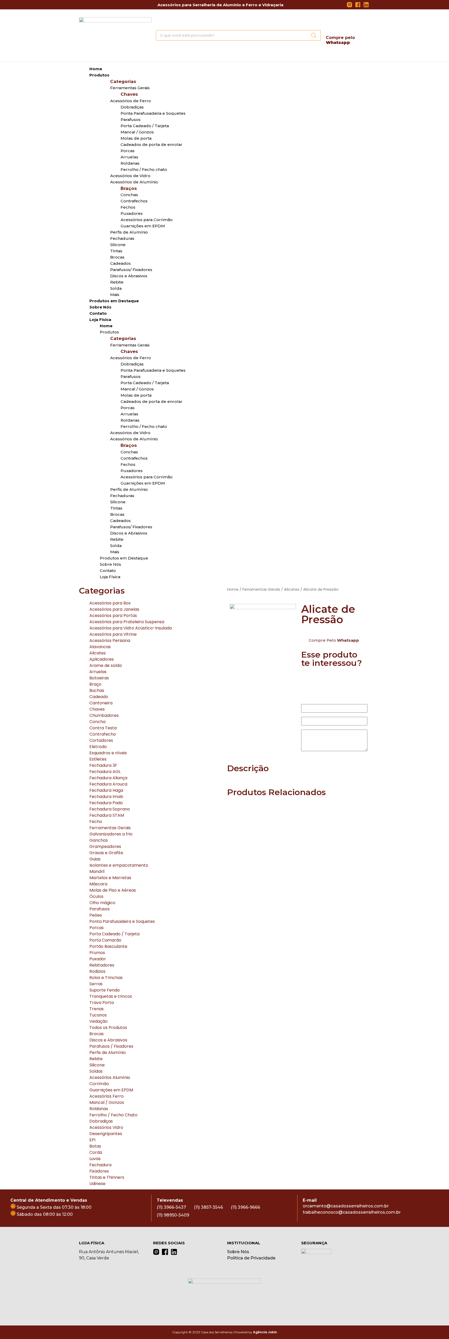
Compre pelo (340, 40)
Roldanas (98, 1109)
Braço (95, 684)
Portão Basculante (108, 946)
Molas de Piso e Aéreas (112, 890)
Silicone (97, 1065)
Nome (307, 702)
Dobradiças (101, 1121)
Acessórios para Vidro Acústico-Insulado (130, 628)
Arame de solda (105, 665)
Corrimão (99, 1084)
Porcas (96, 928)
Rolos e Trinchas (106, 978)
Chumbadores (104, 715)
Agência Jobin (265, 1332)
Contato (98, 313)
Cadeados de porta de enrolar (151, 144)
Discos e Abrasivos (108, 1040)
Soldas (96, 1071)
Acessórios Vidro (106, 1127)
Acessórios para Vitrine (113, 634)
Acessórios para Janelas (114, 609)
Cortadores (101, 740)
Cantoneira (101, 703)
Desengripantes (105, 1134)
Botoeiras (99, 678)
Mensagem (312, 727)
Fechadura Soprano (109, 809)
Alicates (97, 653)
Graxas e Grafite (106, 853)
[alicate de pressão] (263, 637)
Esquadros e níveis (108, 753)
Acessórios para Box (110, 603)
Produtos (99, 75)
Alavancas (100, 647)
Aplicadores (101, 659)
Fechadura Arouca (108, 784)
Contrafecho (102, 734)
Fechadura (100, 1165)
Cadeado (98, 697)
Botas (95, 1146)
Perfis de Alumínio (107, 1052)
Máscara (98, 884)
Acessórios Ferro (106, 1096)
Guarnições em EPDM (111, 1090)
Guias (95, 859)
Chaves (97, 709)
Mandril (96, 871)
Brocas (96, 1034)
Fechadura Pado (106, 803)
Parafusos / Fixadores (111, 1046)
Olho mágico (102, 903)
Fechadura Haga (106, 790)
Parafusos (99, 909)
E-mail (307, 715)
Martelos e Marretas (110, 878)
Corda (95, 1152)
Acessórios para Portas (113, 616)
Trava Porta (101, 1003)
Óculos (96, 896)
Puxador (97, 959)
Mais (114, 294)
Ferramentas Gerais (110, 828)
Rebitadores (101, 965)
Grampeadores (105, 846)
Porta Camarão (105, 940)
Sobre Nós (100, 307)
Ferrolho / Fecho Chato (113, 1115)
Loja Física (110, 576)
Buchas (96, 690)
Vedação (98, 1021)
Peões (95, 915)
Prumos (97, 953)
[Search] (314, 35)
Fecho (95, 822)
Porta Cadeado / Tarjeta (114, 934)
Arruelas (98, 672)
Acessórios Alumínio (109, 1077)
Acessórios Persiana (109, 640)
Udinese (97, 1184)
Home (95, 68)
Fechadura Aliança (108, 778)
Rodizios (97, 971)
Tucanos (98, 1015)
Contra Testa (103, 728)
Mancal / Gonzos (106, 1102)
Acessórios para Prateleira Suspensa (126, 622)
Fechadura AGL (105, 772)
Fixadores (99, 1171)
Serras (96, 984)
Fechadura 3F (103, 765)
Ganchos (98, 840)
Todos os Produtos (108, 1028)
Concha (97, 722)
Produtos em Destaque (114, 300)
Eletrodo (98, 747)
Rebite (96, 1059)
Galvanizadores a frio (111, 834)
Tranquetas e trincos (110, 996)
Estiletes (98, 759)
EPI (92, 1140)
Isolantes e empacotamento (118, 865)
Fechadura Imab (106, 797)
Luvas (95, 1159)
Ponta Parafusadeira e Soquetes (153, 113)
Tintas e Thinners (106, 1177)
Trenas (96, 1009)
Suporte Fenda (104, 990)
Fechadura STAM (106, 815)
